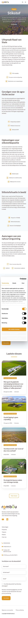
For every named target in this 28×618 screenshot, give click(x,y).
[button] (14, 29)
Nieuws (4, 534)
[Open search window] (22, 2)
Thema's (4, 532)
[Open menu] (25, 2)
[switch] (24, 313)
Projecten (4, 529)
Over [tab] (23, 283)
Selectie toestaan (14, 333)
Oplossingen (5, 527)
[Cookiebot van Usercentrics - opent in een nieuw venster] (20, 279)
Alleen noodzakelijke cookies (14, 338)
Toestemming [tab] (5, 283)
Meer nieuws (14, 495)
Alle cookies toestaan (14, 329)
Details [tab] (14, 283)
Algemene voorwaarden (7, 610)
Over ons (4, 537)
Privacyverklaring (20, 610)
